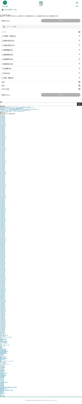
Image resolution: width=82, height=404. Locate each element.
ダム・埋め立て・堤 (4, 345)
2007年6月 (2, 235)
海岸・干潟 (2, 357)
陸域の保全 (2, 359)
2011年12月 (3, 184)
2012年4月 (2, 180)
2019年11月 (3, 118)
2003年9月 (2, 264)
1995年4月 (2, 315)
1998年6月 (2, 312)
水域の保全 (2, 370)
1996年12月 (3, 314)
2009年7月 (2, 213)
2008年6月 (2, 223)
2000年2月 (2, 298)
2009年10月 (3, 210)
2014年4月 (2, 156)
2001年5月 (2, 284)
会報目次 (2, 374)
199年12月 (2, 332)
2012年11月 (3, 173)
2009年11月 (3, 209)
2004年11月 (3, 256)
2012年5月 (2, 179)
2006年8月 (2, 243)
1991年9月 (2, 324)
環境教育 (2, 389)
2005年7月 (2, 252)
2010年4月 (2, 204)
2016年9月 (2, 127)
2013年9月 (2, 163)
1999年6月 (2, 305)
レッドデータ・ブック (5, 364)
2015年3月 (2, 145)
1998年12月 (3, 309)
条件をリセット (6, 20)
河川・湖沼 (2, 336)
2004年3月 (2, 261)
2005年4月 (2, 254)
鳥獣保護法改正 (3, 373)
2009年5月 (2, 214)
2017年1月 (2, 123)
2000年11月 (3, 290)
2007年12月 (3, 229)
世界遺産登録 (3, 375)
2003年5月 (2, 267)
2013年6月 (2, 166)
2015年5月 (2, 143)
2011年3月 (2, 193)
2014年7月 (2, 153)
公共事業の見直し (4, 382)
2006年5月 (2, 246)
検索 (1, 102)
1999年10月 (3, 302)
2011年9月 (2, 187)
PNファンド (2, 362)
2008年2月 (2, 227)
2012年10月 (3, 174)
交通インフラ (3, 356)
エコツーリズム (3, 343)
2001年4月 (2, 285)
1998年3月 (2, 313)
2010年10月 (3, 198)
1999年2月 (2, 308)
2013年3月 (2, 169)
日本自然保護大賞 (4, 351)
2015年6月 (2, 142)
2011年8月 (2, 188)
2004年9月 (2, 257)
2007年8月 (2, 233)
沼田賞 (1, 340)
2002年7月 (2, 273)
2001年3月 (2, 286)
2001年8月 (2, 282)
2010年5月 (2, 203)
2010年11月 (3, 197)
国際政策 (2, 385)
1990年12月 (3, 325)
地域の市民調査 (3, 358)
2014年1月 (2, 159)
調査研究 (2, 391)
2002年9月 (2, 271)
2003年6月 (2, 266)
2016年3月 (2, 133)
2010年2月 (2, 206)
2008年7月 (2, 222)
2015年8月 (2, 140)
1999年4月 (2, 307)
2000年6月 (2, 294)
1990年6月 (2, 326)
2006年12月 (3, 239)
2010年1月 (2, 207)
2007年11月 (3, 230)
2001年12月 (3, 278)
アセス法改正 (3, 363)
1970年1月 (2, 329)
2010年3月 (2, 205)
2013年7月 (2, 165)
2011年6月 (2, 190)
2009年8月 (2, 212)
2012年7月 (2, 177)
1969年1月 (2, 331)
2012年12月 (3, 172)
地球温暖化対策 (3, 388)
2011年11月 (3, 185)
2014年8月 (2, 152)
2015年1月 (2, 147)
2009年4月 (2, 215)
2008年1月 (2, 228)
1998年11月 (3, 310)
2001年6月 (2, 283)
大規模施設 (2, 367)
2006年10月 (3, 241)
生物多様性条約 (3, 353)
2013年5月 (2, 167)
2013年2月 (2, 170)
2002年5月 (2, 275)
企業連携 (2, 383)
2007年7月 (2, 234)
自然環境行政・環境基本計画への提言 (8, 387)
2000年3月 (2, 297)
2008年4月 (2, 225)
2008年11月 (3, 219)
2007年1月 (2, 238)
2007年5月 (2, 236)
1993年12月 (3, 319)
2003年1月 (2, 268)
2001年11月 (3, 279)
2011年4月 (2, 192)
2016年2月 (2, 134)
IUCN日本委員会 (3, 342)
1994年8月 (2, 316)
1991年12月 (3, 321)
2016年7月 (2, 129)
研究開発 (2, 371)
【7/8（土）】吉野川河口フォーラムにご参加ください (12, 111)
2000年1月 (2, 299)
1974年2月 (2, 328)
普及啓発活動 (3, 350)
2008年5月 (2, 224)
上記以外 (2, 368)
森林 (1, 338)
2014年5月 (2, 155)
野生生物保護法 (3, 341)
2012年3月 (2, 181)
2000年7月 (2, 293)
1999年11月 (3, 301)
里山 (1, 360)
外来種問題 (2, 376)
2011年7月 (2, 189)
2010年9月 (2, 199)
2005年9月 (2, 251)
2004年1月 (2, 262)
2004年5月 (2, 260)
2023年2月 (2, 116)
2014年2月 (2, 158)
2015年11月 (3, 137)
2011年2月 (2, 194)
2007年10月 (3, 231)
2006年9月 (2, 242)
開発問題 (2, 377)
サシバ (1, 344)
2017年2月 (2, 122)
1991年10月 (3, 323)
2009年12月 (3, 208)
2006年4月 (2, 247)
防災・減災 (2, 365)
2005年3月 (2, 255)
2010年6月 (2, 202)
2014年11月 (3, 149)
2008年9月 (2, 221)
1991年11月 (3, 322)
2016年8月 (2, 128)
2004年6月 (2, 259)
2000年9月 (2, 292)
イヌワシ (2, 355)
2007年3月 (2, 237)
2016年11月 (3, 125)
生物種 (1, 392)
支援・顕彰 (2, 396)
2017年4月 (2, 120)
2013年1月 (2, 171)
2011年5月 (2, 191)
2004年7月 (2, 258)
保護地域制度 (3, 352)
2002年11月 (3, 270)
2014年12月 (3, 148)
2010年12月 (3, 196)
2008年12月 (3, 218)
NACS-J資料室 (8, 9)
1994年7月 (2, 317)
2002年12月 (3, 269)
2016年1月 (2, 135)
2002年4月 (2, 276)
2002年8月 (2, 272)
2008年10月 (3, 220)
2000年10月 (3, 291)
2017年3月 (2, 121)
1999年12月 (3, 300)
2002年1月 (2, 277)
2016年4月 (2, 132)
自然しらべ (2, 347)
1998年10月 (3, 311)
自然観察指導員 (3, 339)
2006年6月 (2, 245)
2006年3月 (2, 248)
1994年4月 (2, 318)
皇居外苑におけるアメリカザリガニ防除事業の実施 (11, 108)
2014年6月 (2, 154)
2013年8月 (2, 164)
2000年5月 (2, 295)
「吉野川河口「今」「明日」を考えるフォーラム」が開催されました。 (16, 110)
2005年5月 (2, 253)
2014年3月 (2, 157)
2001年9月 (2, 281)
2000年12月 (3, 289)
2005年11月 (3, 250)
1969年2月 (2, 330)
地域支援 (2, 354)
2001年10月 (3, 280)
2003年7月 (2, 265)
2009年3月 (2, 216)
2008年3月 (2, 226)
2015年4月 (2, 144)
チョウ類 (2, 366)
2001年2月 (2, 287)
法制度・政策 (3, 349)
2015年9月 (2, 139)
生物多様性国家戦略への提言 (6, 390)
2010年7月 (2, 201)
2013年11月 (3, 161)
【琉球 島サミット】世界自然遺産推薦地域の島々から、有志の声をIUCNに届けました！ (20, 109)
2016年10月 (3, 126)
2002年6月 (2, 274)
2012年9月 (2, 175)
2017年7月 (2, 119)
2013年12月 (3, 160)
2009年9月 (2, 211)
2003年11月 (3, 263)
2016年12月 (3, 124)
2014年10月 (3, 150)
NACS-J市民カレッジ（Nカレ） (7, 361)
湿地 (1, 346)
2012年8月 (2, 176)
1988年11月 (3, 327)
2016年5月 (2, 131)
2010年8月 (2, 200)
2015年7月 (2, 141)
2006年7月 (2, 244)
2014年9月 (2, 151)
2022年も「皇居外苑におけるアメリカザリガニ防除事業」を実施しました (16, 107)
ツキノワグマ (3, 334)
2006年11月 (3, 240)
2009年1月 (2, 217)
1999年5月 (2, 306)
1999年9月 (2, 303)
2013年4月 (2, 168)
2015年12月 (3, 136)
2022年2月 (2, 117)
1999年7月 (2, 304)
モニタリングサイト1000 (5, 337)
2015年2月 (2, 146)
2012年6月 (2, 178)
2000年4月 (2, 296)
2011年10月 (3, 186)
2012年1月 (2, 183)
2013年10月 (3, 162)
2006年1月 (2, 249)
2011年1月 (2, 195)
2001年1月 (2, 288)
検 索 (60, 20)
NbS (1, 394)
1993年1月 (2, 320)
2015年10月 (3, 138)
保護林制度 (2, 393)
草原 (1, 348)
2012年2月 (2, 182)
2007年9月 (2, 232)
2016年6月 (2, 130)
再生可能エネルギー (4, 335)
